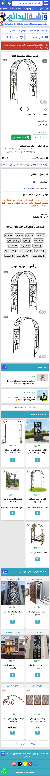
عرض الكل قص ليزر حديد (25, 744)
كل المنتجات (34, 30)
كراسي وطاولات (30, 9)
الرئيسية (44, 30)
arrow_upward (3, 753)
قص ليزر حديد (29, 188)
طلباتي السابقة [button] (40, 37)
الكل (41, 9)
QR (5, 158)
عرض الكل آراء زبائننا (25, 407)
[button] (9, 3)
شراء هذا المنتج (21, 137)
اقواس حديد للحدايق (18, 30)
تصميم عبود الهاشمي (25, 772)
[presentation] (28, 109)
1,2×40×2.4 (42, 125)
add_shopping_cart (37, 459)
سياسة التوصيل (39, 164)
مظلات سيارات (15, 9)
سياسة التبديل (21, 164)
